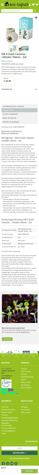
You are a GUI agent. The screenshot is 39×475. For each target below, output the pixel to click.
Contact (5, 415)
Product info (8, 110)
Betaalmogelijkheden (10, 418)
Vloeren (24, 374)
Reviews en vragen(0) (11, 122)
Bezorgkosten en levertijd (13, 106)
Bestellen (29, 471)
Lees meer (7, 339)
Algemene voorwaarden (7, 424)
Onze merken (26, 388)
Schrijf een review (17, 64)
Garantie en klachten (10, 420)
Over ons (5, 407)
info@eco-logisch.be (7, 377)
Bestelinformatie (8, 410)
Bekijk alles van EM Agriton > (12, 131)
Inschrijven (18, 453)
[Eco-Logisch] (16, 3)
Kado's (23, 379)
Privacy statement (9, 428)
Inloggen (24, 407)
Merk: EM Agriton (9, 118)
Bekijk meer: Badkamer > (10, 133)
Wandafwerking (27, 377)
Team (4, 433)
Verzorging (25, 385)
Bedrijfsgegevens (8, 431)
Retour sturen (7, 412)
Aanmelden (25, 410)
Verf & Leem (26, 371)
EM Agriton (9, 61)
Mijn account (26, 412)
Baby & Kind (25, 382)
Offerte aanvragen (10, 114)
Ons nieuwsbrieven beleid (19, 458)
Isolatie (24, 369)
